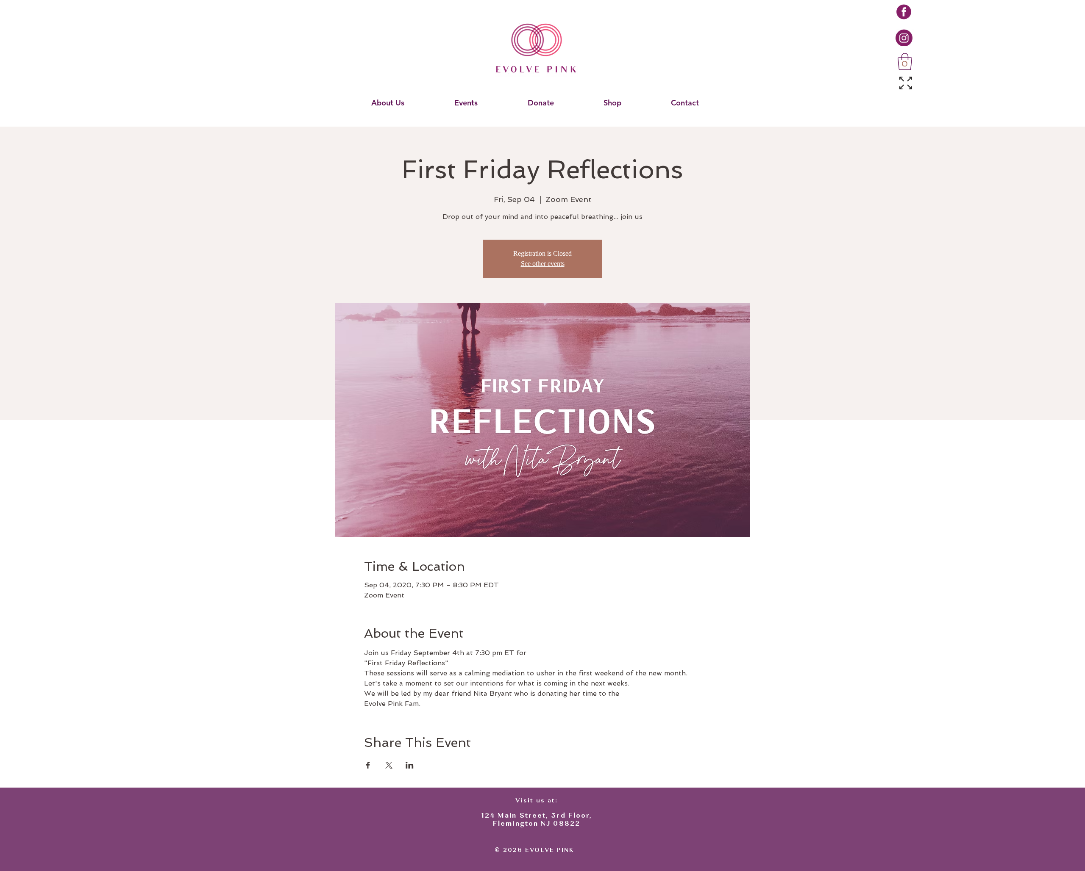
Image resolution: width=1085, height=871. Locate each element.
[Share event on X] (389, 765)
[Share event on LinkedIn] (410, 765)
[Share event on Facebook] (368, 765)
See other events (543, 263)
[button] (905, 61)
